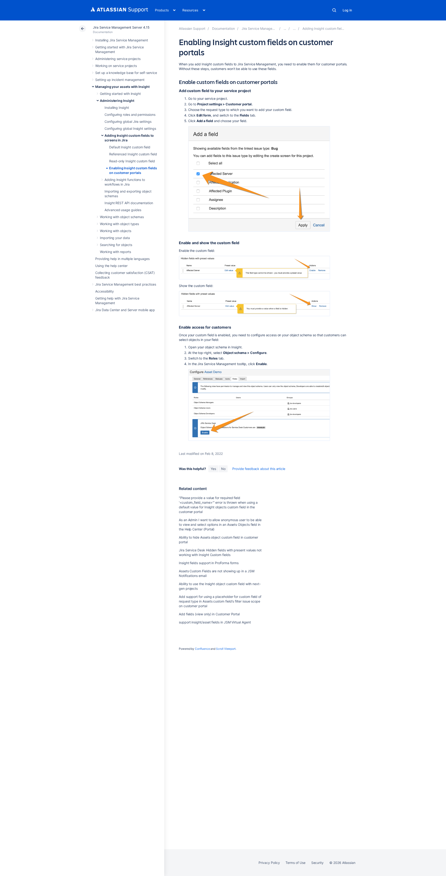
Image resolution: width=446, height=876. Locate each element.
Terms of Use (295, 863)
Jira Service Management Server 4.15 (121, 27)
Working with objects (115, 231)
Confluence (202, 648)
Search (334, 10)
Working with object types (119, 224)
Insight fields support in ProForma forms (209, 563)
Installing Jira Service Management (121, 40)
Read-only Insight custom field (132, 161)
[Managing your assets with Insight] (285, 28)
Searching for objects (116, 245)
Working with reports (115, 252)
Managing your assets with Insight (122, 87)
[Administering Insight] (294, 28)
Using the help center (111, 266)
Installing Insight (117, 108)
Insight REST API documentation (129, 203)
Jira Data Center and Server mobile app (125, 310)
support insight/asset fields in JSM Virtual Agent (215, 622)
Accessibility (104, 291)
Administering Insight (117, 101)
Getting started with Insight (120, 94)
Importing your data (115, 238)
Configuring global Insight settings (130, 128)
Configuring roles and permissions (130, 115)
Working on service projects (116, 66)
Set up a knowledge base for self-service (126, 73)
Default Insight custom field (129, 147)
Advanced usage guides (123, 210)
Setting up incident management (119, 80)
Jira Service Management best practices (125, 284)
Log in (347, 10)
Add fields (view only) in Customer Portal (209, 614)
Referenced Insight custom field (133, 154)
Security (317, 863)
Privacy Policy (269, 863)
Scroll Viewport (226, 648)
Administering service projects (118, 59)
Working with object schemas (122, 217)
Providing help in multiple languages (122, 259)
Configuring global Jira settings (128, 121)
